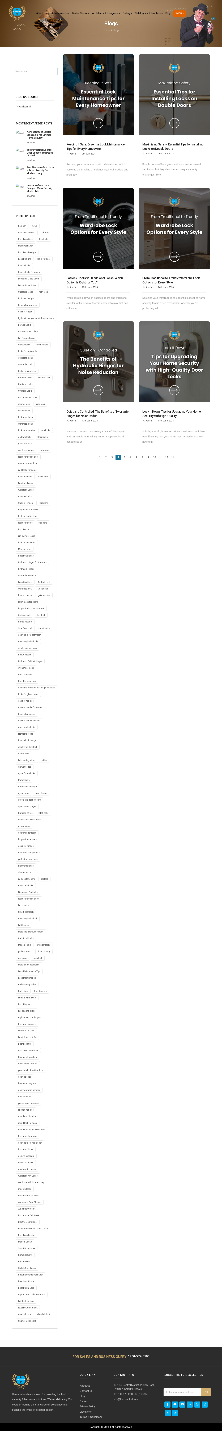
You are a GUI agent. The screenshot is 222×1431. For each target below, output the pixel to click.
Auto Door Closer (26, 1209)
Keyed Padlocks (25, 885)
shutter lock (24, 404)
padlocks (43, 523)
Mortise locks (24, 549)
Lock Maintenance (27, 978)
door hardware (25, 674)
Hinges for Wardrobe (28, 509)
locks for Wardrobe (27, 371)
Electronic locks (26, 866)
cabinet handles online (29, 720)
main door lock (25, 476)
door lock (40, 615)
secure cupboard (26, 1156)
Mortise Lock (44, 377)
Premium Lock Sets (27, 1057)
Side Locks (42, 589)
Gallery (127, 13)
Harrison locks (25, 377)
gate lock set (44, 595)
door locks (44, 239)
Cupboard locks (25, 292)
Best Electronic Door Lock (30, 1275)
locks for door (43, 259)
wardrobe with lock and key (31, 1182)
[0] (212, 20)
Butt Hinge (23, 991)
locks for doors (25, 523)
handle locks (24, 265)
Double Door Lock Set (28, 1050)
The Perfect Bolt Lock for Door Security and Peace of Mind (40, 152)
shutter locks (24, 872)
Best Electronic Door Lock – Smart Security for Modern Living (40, 170)
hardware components (29, 852)
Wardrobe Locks (26, 490)
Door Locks (23, 529)
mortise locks (24, 655)
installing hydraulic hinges (31, 932)
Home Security (25, 1255)
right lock (43, 292)
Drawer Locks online (28, 331)
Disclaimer (86, 1411)
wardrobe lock (25, 589)
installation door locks (29, 965)
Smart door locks (26, 912)
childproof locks (25, 1162)
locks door (43, 476)
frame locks (24, 780)
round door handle (27, 1116)
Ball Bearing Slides (27, 984)
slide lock (40, 404)
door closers (41, 793)
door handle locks (26, 727)
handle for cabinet (27, 714)
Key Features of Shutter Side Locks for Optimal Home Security (39, 135)
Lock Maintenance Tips (29, 971)
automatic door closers (29, 800)
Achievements (59, 13)
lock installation (25, 417)
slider (44, 760)
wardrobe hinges (26, 450)
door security (44, 951)
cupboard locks (25, 358)
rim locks (22, 958)
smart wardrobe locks (28, 1195)
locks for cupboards (27, 351)
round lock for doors (27, 1123)
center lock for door (27, 463)
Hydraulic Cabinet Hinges (30, 661)
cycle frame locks (26, 773)
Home (106, 30)
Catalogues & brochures (149, 13)
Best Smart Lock (26, 1281)
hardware (44, 450)
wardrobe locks (25, 424)
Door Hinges (24, 1004)
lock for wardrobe (26, 430)
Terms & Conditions (91, 1417)
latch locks (23, 905)
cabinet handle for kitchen (30, 707)
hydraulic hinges (26, 298)
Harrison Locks (25, 384)
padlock (44, 879)
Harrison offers (25, 813)
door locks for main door (30, 1143)
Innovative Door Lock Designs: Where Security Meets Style (40, 188)
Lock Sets (44, 232)
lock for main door (27, 542)
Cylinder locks (25, 496)
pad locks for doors (27, 470)
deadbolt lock (24, 1314)
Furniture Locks (25, 483)
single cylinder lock (27, 648)
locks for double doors (29, 899)
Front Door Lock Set (27, 1037)
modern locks (24, 1189)
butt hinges (23, 925)
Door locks (42, 437)
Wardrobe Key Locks (28, 1176)
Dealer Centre (80, 13)
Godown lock (24, 615)
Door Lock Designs (27, 252)
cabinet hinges (25, 312)
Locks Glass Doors (27, 285)
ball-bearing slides (27, 760)
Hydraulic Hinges (26, 569)
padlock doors (25, 951)
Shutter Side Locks (27, 1321)
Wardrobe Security (27, 575)
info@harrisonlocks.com (127, 1399)
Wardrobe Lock (25, 364)
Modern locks (24, 945)
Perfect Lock (44, 582)
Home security (25, 622)
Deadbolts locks (26, 556)
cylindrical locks (26, 668)
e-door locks (24, 826)
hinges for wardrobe (27, 305)
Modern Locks (25, 1242)
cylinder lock (24, 410)
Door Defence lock (27, 681)
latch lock (37, 958)
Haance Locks (25, 1261)
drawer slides (24, 767)
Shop (179, 13)
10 (154, 457)
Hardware (43, 503)
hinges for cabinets (27, 839)
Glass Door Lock (26, 232)
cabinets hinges (26, 846)
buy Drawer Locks (26, 338)
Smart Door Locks (26, 1248)
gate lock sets (25, 443)
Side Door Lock (25, 628)
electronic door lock (27, 747)
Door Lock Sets (25, 239)
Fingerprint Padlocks (28, 892)
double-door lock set (28, 1063)
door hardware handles (29, 1090)
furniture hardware (27, 1024)
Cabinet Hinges (25, 503)
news (34, 226)
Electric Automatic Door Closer (33, 1228)
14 (172, 457)
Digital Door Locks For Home (31, 1294)
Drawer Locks (24, 325)
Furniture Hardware (27, 998)
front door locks (25, 1149)
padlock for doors (26, 879)
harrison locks (25, 595)
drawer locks (24, 345)
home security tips (27, 1083)
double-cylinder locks (28, 641)
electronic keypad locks (29, 819)
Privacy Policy (87, 1406)
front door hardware (27, 1136)
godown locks (25, 437)
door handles (24, 1096)
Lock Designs (24, 259)
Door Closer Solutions (28, 1215)
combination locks (27, 1169)
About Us (42, 13)
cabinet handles (26, 701)
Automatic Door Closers (29, 1202)
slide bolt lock (43, 1314)
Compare (212, 1427)
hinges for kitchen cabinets (31, 608)
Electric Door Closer (27, 1222)
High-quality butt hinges (29, 1017)
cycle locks (23, 793)
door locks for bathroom (29, 635)
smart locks (44, 628)
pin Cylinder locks (26, 536)
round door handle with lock (31, 1129)
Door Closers (40, 991)
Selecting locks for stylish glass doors (36, 688)
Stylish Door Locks (27, 1268)
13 (166, 457)
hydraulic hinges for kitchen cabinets (36, 318)
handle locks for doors (29, 272)
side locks (45, 430)
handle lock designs (28, 740)
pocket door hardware (28, 1103)
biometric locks (25, 734)
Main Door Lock (25, 246)
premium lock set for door (30, 1070)
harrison (22, 226)
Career (83, 1401)
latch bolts (44, 813)
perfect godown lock (28, 859)
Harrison (23, 106)
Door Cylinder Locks (27, 397)
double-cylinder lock (27, 918)
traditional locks (26, 938)
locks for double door (28, 457)
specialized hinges (27, 806)
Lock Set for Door (26, 1031)
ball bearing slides (27, 1011)
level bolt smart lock (27, 1308)
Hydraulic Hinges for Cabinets (32, 562)
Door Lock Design (26, 1235)
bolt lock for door (26, 1301)
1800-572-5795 (139, 1356)
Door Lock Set (24, 1044)
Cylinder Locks (25, 391)
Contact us (86, 1390)
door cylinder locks (27, 833)
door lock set (24, 1077)
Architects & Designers (105, 13)
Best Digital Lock (26, 1288)
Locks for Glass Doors (28, 279)
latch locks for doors (28, 602)
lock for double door (27, 516)
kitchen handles (26, 1110)
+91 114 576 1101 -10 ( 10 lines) (131, 1394)
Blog (167, 13)
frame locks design (27, 786)
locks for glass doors (28, 694)
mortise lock (42, 345)
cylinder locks (43, 945)
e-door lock (23, 753)
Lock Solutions (25, 582)
